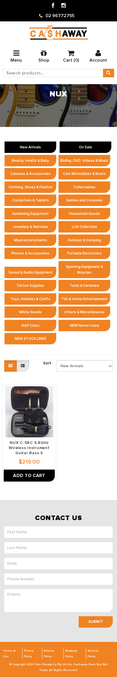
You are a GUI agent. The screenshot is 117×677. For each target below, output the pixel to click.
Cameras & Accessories (30, 173)
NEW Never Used (84, 325)
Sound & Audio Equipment (31, 272)
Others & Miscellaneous (84, 312)
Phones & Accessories (30, 253)
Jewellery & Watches (30, 227)
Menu (16, 60)
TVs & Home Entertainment (84, 299)
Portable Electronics (84, 253)
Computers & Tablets (30, 200)
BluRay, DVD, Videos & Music (84, 160)
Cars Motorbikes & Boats (84, 173)
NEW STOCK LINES (30, 338)
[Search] (108, 73)
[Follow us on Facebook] (53, 6)
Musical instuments (30, 240)
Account (98, 60)
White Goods (30, 312)
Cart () (71, 60)
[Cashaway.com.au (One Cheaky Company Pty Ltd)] (58, 32)
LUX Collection (84, 227)
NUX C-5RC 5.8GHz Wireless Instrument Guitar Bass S (29, 447)
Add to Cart (29, 475)
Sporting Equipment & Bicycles (84, 269)
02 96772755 (59, 16)
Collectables (84, 187)
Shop (43, 60)
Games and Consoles (84, 200)
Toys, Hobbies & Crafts (30, 299)
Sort (47, 363)
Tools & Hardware (84, 285)
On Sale (85, 147)
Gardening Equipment (30, 213)
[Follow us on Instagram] (63, 6)
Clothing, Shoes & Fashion (31, 187)
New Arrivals (30, 147)
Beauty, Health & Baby (30, 160)
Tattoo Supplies (30, 285)
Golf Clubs (30, 325)
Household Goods (84, 213)
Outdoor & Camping (84, 240)
